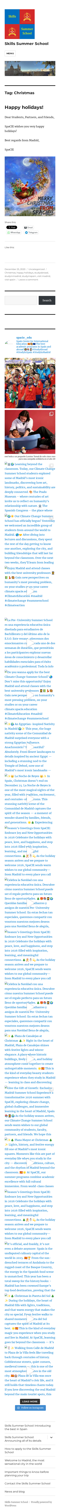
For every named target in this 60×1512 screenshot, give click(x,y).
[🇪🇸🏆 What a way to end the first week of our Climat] (30, 383)
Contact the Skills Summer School (27, 1483)
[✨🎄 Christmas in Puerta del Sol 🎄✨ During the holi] (30, 1319)
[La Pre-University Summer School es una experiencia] (30, 643)
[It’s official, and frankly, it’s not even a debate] (30, 1267)
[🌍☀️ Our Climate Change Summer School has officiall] (30, 539)
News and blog (15, 1491)
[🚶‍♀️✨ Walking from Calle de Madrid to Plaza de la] (30, 1371)
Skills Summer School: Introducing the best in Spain (28, 1427)
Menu (10, 53)
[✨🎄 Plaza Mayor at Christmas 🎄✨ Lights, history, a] (30, 1163)
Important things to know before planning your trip (27, 1473)
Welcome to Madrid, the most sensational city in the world (24, 1462)
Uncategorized (36, 269)
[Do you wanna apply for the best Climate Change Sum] (30, 695)
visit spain (10, 279)
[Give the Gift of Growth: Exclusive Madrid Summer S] (30, 1111)
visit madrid (43, 276)
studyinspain (29, 276)
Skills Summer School (26, 43)
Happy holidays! (24, 107)
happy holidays (25, 272)
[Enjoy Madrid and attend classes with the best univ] (30, 591)
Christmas (10, 272)
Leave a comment (28, 279)
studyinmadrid (13, 276)
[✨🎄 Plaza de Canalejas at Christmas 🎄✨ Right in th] (30, 1059)
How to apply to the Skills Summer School (28, 1450)
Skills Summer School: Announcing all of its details (23, 1439)
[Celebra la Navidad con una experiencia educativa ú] (30, 903)
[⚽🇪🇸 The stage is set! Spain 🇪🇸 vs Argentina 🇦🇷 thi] (30, 435)
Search (47, 300)
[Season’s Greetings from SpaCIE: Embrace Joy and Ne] (30, 851)
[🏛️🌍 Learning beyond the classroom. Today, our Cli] (30, 487)
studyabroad (41, 272)
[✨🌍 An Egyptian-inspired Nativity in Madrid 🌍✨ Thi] (30, 747)
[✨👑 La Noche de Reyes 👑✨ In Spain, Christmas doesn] (30, 799)
